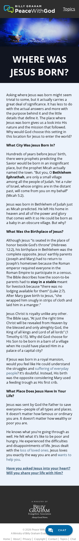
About (16, 539)
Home (6, 539)
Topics (69, 9)
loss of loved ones (34, 450)
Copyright (39, 539)
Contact (52, 539)
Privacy (27, 539)
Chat (73, 539)
